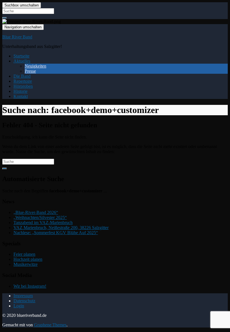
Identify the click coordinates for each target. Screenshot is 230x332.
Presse (30, 71)
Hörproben (23, 86)
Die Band (22, 76)
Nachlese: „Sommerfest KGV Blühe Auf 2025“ (55, 232)
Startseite (21, 56)
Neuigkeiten (35, 66)
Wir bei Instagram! (29, 286)
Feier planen (24, 254)
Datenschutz (24, 300)
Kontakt (20, 96)
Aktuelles (21, 61)
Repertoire (22, 81)
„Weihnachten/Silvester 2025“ (40, 217)
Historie (20, 91)
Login (18, 305)
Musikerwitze (25, 264)
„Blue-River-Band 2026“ (35, 212)
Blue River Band (17, 36)
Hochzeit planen (27, 259)
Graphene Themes (50, 324)
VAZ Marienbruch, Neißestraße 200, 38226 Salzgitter (61, 227)
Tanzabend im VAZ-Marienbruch (43, 222)
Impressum (23, 295)
